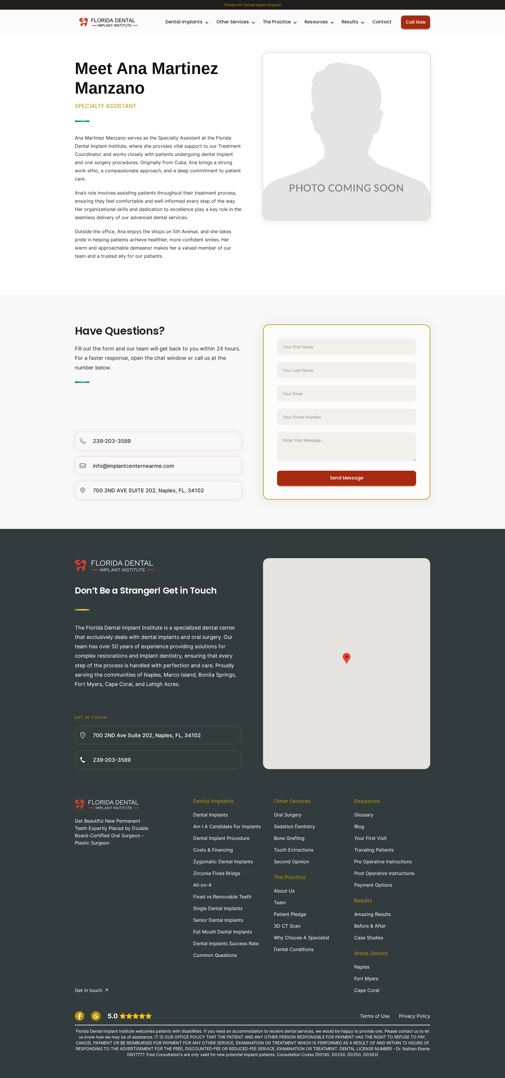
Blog (359, 826)
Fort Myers (366, 978)
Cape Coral (366, 990)
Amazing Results (372, 914)
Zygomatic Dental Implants (223, 861)
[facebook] (79, 1016)
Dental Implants (210, 815)
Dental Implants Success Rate (226, 943)
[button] (186, 22)
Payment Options (373, 885)
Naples (361, 967)
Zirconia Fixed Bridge (216, 873)
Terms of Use (375, 1016)
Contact (382, 22)
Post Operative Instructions (384, 873)
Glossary (363, 815)
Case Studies (368, 938)
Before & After (370, 926)
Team (280, 902)
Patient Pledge (290, 914)
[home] (108, 22)
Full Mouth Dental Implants (222, 932)
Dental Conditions (294, 949)
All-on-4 (202, 885)
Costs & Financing (213, 850)
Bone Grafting (289, 838)
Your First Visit (370, 838)
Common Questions (215, 955)
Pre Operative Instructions (383, 861)
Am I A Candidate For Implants (227, 826)
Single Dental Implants (218, 908)
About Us (284, 891)
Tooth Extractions (293, 850)
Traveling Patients (374, 850)
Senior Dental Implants (218, 920)
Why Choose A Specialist (301, 938)
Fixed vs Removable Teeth (222, 897)
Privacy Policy (414, 1016)
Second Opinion (291, 861)
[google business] (96, 1016)
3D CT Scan (287, 926)
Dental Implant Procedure (221, 838)
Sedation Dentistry (294, 826)
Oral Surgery (288, 815)
